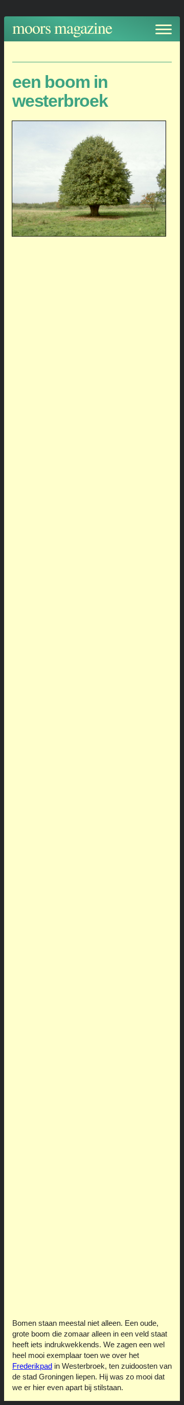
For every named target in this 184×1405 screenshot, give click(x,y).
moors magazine (62, 27)
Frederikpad (32, 1366)
